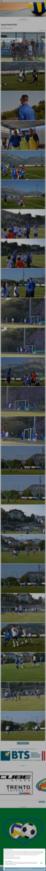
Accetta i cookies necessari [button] (24, 868)
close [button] (44, 849)
